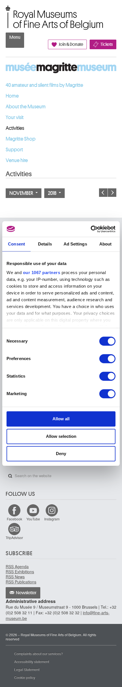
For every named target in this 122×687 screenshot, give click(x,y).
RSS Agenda (17, 566)
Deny (61, 453)
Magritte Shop (20, 138)
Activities (15, 128)
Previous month (103, 192)
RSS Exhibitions (20, 571)
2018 (52, 193)
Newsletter (26, 593)
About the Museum (26, 106)
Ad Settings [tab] (75, 244)
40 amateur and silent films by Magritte (44, 85)
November (21, 193)
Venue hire (17, 160)
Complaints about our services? (38, 653)
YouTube (33, 518)
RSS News (15, 576)
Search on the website (10, 476)
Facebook (14, 518)
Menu (14, 37)
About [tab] (105, 244)
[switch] (107, 358)
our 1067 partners (41, 272)
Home (12, 95)
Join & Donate (71, 44)
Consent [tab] (16, 244)
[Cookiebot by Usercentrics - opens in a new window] (90, 229)
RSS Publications (21, 581)
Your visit (15, 117)
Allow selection (61, 436)
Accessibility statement (31, 661)
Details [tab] (45, 244)
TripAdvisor (14, 537)
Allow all (61, 418)
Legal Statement (26, 669)
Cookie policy (24, 677)
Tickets (106, 44)
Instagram (52, 518)
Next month (112, 192)
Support (14, 149)
